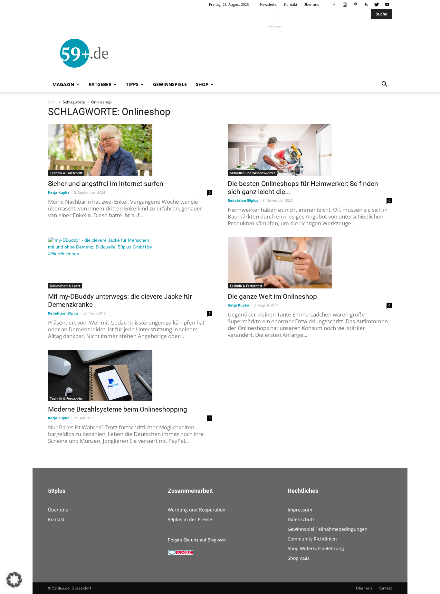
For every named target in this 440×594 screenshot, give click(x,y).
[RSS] (366, 4)
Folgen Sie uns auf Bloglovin (197, 539)
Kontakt (290, 4)
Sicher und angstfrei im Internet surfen (105, 184)
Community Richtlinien (312, 539)
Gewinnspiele (170, 84)
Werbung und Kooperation (196, 510)
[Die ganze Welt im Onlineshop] (310, 262)
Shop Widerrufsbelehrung (316, 548)
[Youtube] (387, 4)
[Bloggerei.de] (181, 553)
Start (52, 102)
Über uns (311, 4)
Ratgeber (100, 84)
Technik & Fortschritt (66, 172)
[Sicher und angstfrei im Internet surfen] (130, 150)
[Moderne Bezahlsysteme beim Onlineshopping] (130, 375)
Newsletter (269, 4)
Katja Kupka (59, 192)
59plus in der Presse (190, 519)
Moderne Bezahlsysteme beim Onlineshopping (117, 409)
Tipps (132, 84)
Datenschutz (301, 519)
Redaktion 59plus (243, 200)
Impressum (300, 510)
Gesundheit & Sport (65, 285)
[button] (384, 85)
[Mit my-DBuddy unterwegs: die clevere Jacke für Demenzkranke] (130, 262)
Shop (202, 84)
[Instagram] (344, 4)
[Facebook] (334, 4)
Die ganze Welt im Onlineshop (272, 296)
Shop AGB (298, 558)
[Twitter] (376, 4)
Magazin (63, 84)
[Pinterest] (355, 4)
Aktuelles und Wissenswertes (252, 172)
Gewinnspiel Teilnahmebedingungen (328, 529)
